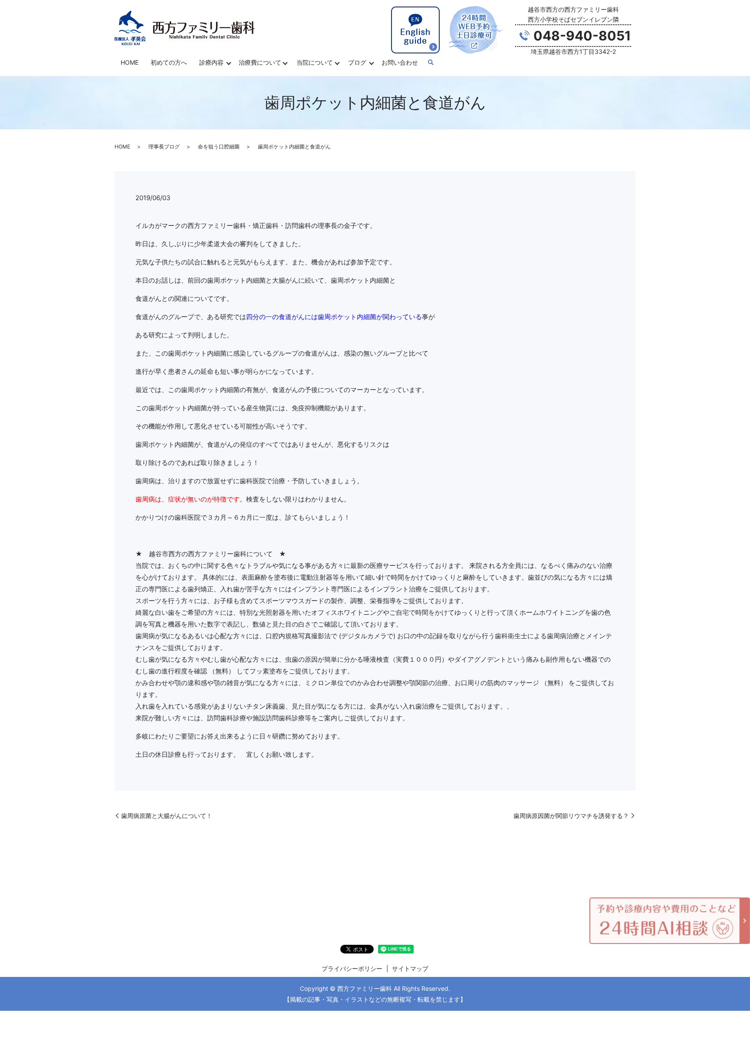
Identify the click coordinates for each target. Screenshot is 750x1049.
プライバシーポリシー (352, 968)
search (430, 62)
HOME (129, 62)
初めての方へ (169, 62)
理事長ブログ (164, 146)
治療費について (260, 62)
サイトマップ (410, 968)
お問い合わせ (400, 62)
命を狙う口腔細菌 (219, 146)
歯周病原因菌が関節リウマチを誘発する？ (571, 815)
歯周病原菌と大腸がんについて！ (166, 815)
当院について (314, 62)
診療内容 (211, 62)
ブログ (357, 62)
